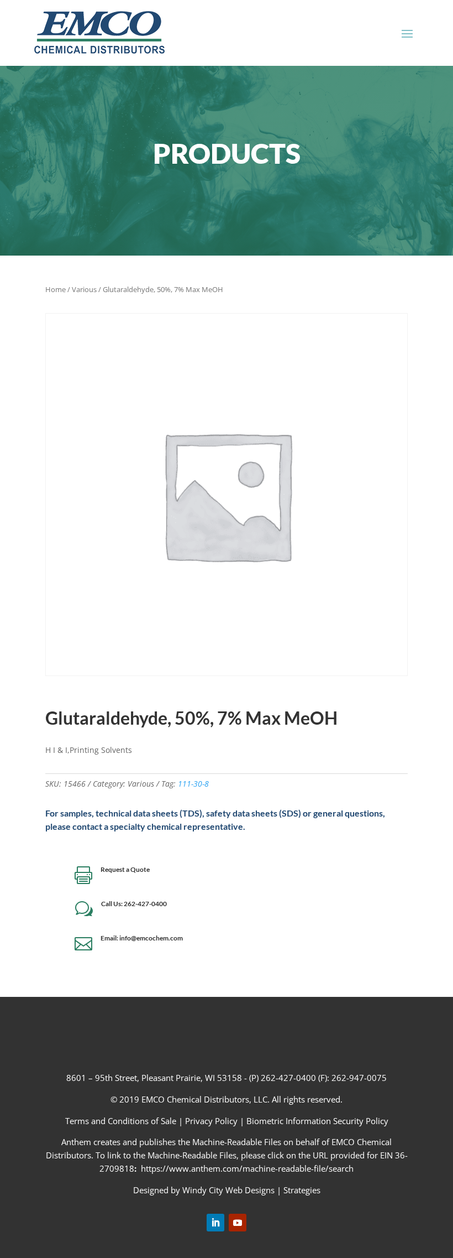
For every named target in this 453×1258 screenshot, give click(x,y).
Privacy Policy (211, 1120)
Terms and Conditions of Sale (121, 1120)
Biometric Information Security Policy (317, 1120)
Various (84, 289)
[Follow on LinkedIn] (215, 1222)
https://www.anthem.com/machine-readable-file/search (247, 1168)
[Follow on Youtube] (237, 1222)
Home (55, 289)
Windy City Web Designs (228, 1189)
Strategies (301, 1189)
